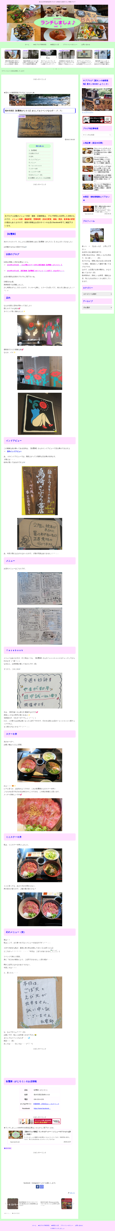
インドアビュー (35, 159)
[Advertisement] (40, 85)
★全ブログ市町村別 (43, 1225)
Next (112, 58)
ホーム (34, 1225)
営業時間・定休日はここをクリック (46, 1104)
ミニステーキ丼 (35, 172)
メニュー (33, 162)
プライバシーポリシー (67, 1225)
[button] (110, 135)
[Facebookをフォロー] (37, 1186)
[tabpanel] (12, 57)
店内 (31, 156)
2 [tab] (56, 69)
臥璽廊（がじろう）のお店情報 (40, 178)
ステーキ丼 (34, 168)
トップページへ (87, 112)
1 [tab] (53, 69)
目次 (37, 146)
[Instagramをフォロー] (42, 1186)
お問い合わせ (79, 1225)
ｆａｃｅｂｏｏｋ (36, 165)
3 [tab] (59, 69)
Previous (2, 58)
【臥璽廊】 (34, 150)
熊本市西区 (8, 1148)
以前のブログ (34, 153)
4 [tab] (61, 69)
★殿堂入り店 (55, 1225)
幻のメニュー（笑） (36, 175)
